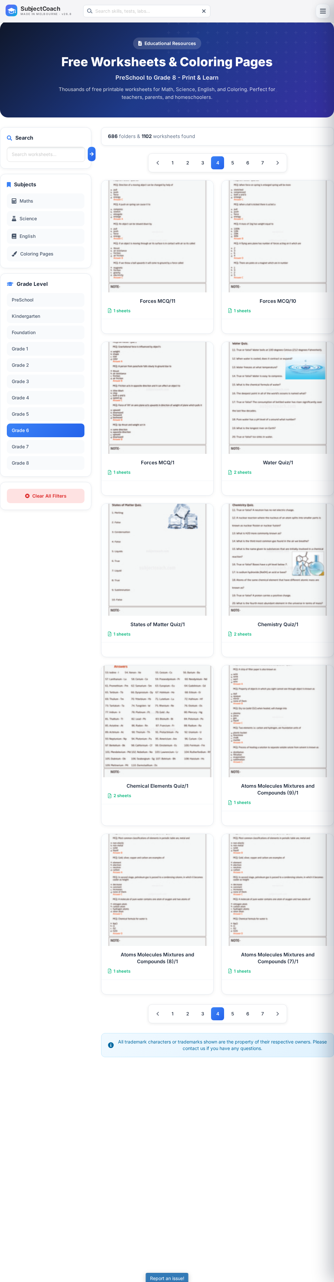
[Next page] (277, 162)
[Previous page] (157, 162)
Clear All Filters (49, 496)
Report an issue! (167, 1278)
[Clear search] (204, 11)
